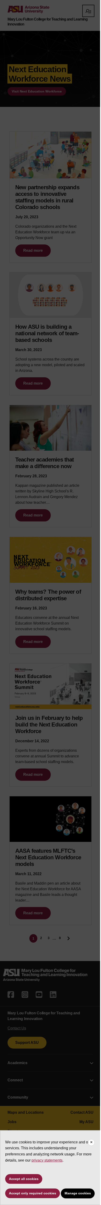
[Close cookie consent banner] (91, 1142)
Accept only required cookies (32, 1193)
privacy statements (46, 1160)
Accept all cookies (24, 1179)
